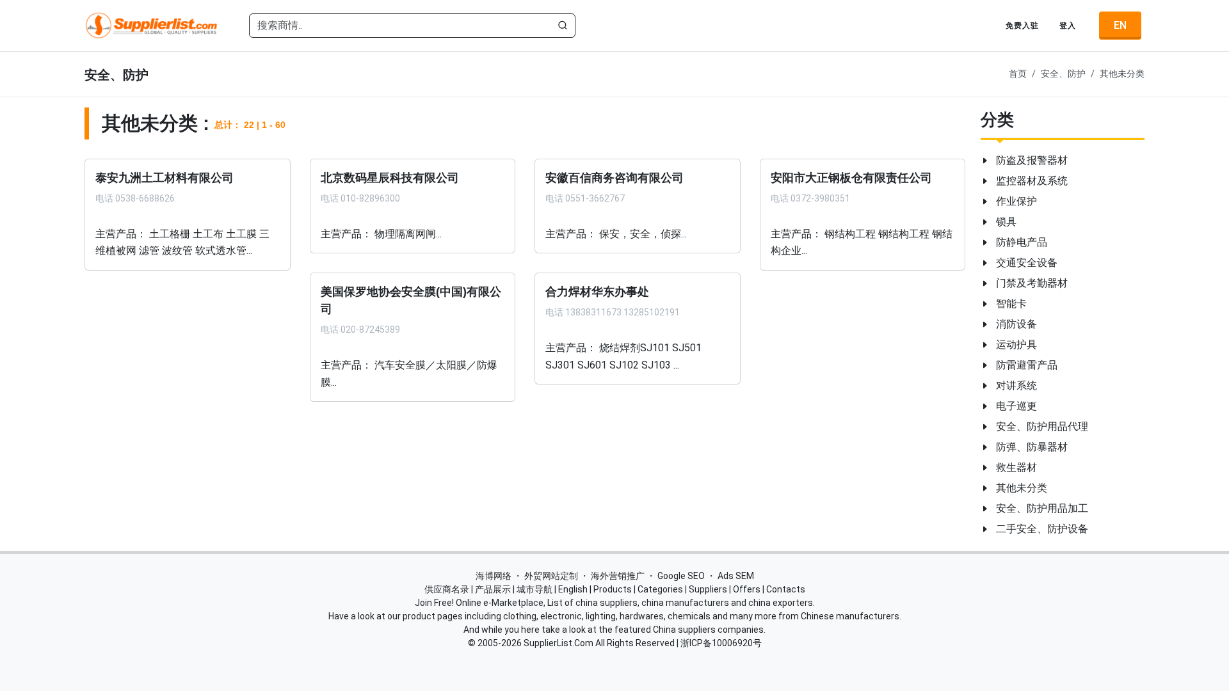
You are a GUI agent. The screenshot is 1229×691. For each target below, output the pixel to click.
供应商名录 (446, 589)
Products (612, 589)
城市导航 (534, 589)
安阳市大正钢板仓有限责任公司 (851, 177)
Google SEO (681, 576)
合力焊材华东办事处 (597, 291)
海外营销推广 (618, 576)
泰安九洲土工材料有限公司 (164, 177)
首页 (1018, 73)
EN (1120, 25)
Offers (746, 589)
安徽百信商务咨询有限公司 (614, 177)
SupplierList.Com (558, 643)
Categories (660, 589)
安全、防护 (1063, 73)
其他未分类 (1122, 73)
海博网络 (493, 576)
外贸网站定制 (551, 576)
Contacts (785, 589)
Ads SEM (736, 576)
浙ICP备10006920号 (721, 643)
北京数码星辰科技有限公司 (390, 177)
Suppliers (708, 589)
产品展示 (493, 589)
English (573, 589)
